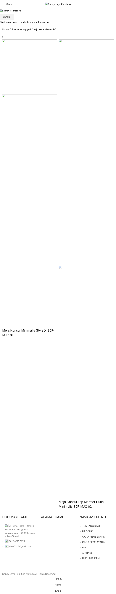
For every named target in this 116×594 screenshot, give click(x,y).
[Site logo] (58, 4)
